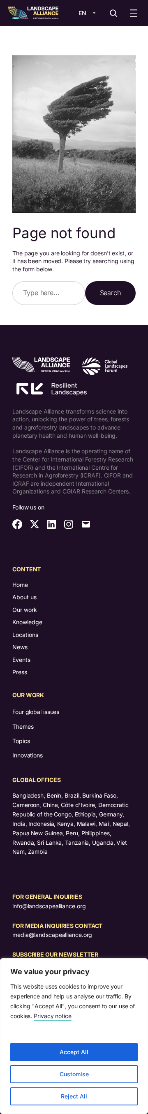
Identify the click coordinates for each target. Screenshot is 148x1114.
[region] (74, 1036)
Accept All (74, 1051)
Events (21, 659)
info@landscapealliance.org (49, 906)
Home (20, 584)
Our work (24, 609)
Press (19, 671)
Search (110, 293)
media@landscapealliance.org (52, 934)
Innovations (27, 755)
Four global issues (35, 711)
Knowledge (27, 621)
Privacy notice (53, 1015)
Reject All (74, 1096)
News (20, 646)
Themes (22, 726)
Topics (21, 740)
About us (24, 596)
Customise (74, 1074)
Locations (25, 634)
